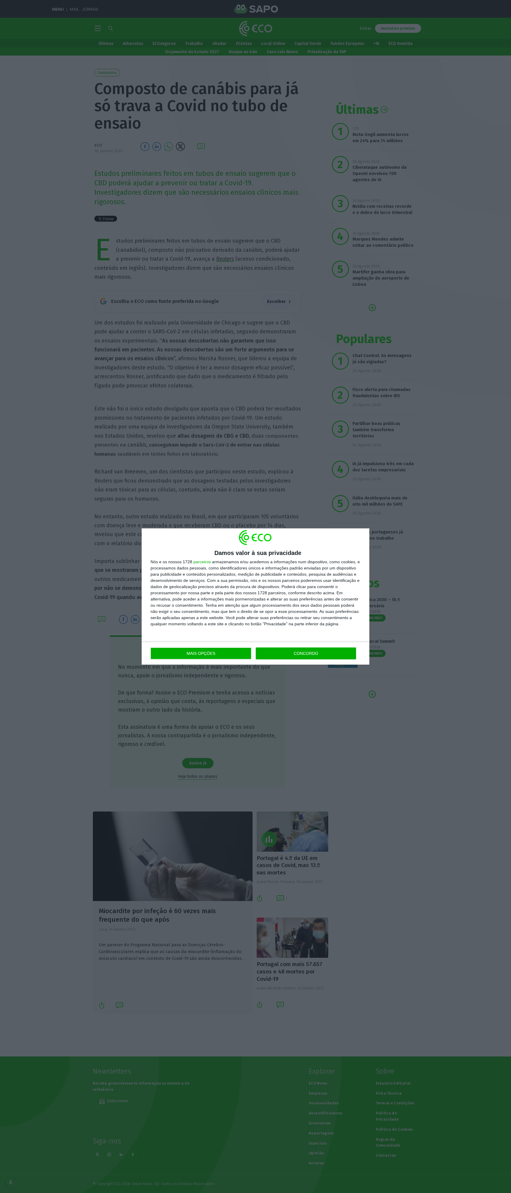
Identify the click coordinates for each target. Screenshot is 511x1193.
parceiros (202, 562)
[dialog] (255, 596)
